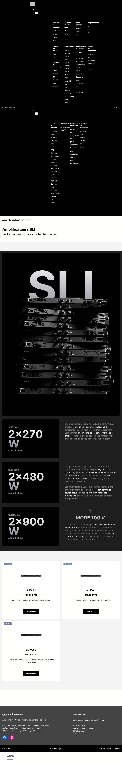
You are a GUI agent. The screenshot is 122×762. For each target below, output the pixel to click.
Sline (54, 40)
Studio (55, 71)
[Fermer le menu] (32, 4)
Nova (55, 37)
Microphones (69, 46)
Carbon (55, 31)
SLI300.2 (31, 590)
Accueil (4, 220)
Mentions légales (56, 749)
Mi (54, 57)
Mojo (66, 31)
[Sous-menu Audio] (36, 13)
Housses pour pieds (91, 67)
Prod (54, 83)
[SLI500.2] (91, 565)
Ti (88, 29)
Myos (55, 34)
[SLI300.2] (31, 565)
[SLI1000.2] (31, 625)
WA (89, 33)
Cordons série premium (54, 134)
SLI (89, 26)
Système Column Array (67, 25)
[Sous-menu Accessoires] (36, 113)
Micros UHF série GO (67, 78)
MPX (54, 54)
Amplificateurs (93, 23)
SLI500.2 (91, 590)
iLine (66, 34)
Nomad (78, 29)
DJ (54, 77)
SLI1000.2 (31, 650)
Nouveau (8, 564)
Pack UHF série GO (67, 87)
